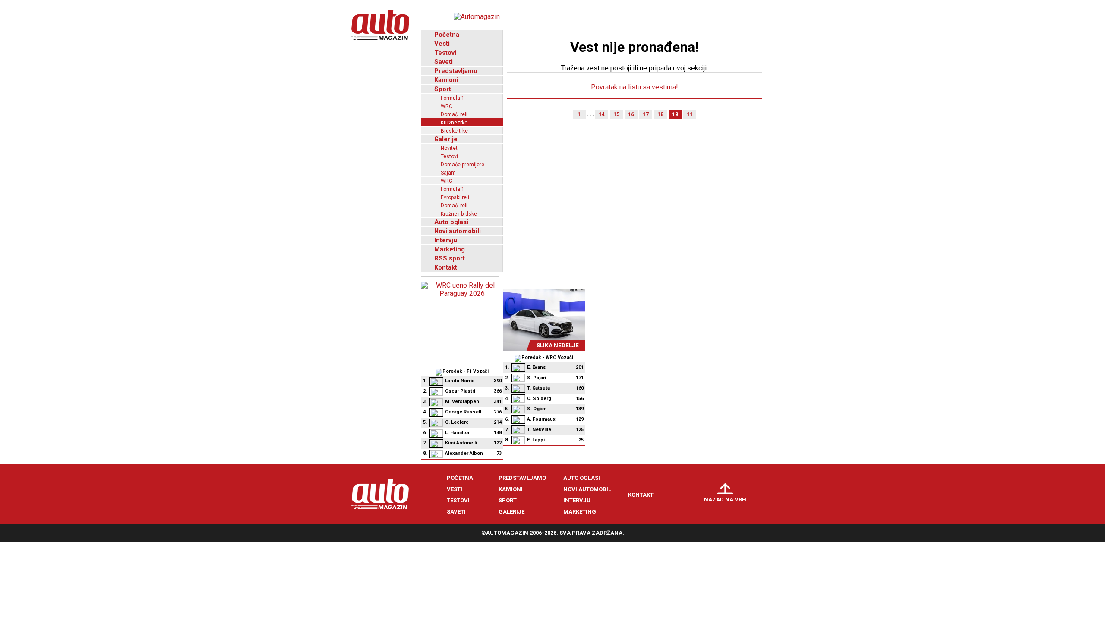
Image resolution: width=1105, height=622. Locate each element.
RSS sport (449, 258)
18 (660, 114)
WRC (446, 106)
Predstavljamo (455, 71)
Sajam (448, 173)
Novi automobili (457, 231)
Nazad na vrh (725, 499)
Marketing (449, 249)
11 (690, 114)
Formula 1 (452, 98)
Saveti (443, 62)
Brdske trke (454, 131)
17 (646, 114)
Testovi (445, 53)
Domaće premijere (462, 165)
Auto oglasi (451, 222)
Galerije (446, 139)
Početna (446, 34)
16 (631, 114)
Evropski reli (455, 197)
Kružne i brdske (459, 214)
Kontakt (445, 267)
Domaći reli (454, 114)
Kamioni (446, 80)
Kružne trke (454, 123)
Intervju (445, 240)
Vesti (442, 44)
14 (602, 114)
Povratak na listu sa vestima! (634, 87)
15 (616, 114)
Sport (442, 89)
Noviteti (450, 148)
